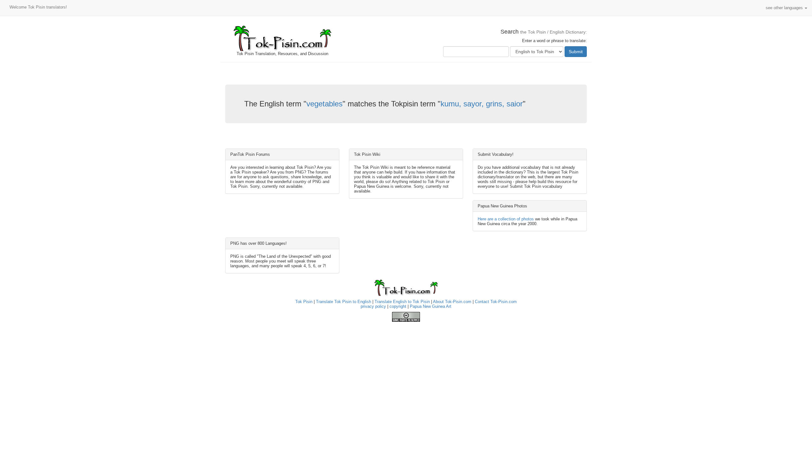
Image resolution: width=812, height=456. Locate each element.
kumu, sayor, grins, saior (482, 103)
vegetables (324, 103)
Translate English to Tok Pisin (402, 301)
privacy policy (373, 306)
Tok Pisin (303, 301)
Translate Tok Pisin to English (343, 301)
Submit (576, 51)
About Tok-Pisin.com (452, 301)
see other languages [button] (785, 7)
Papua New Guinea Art (430, 306)
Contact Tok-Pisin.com (496, 301)
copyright (398, 306)
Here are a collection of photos (506, 219)
